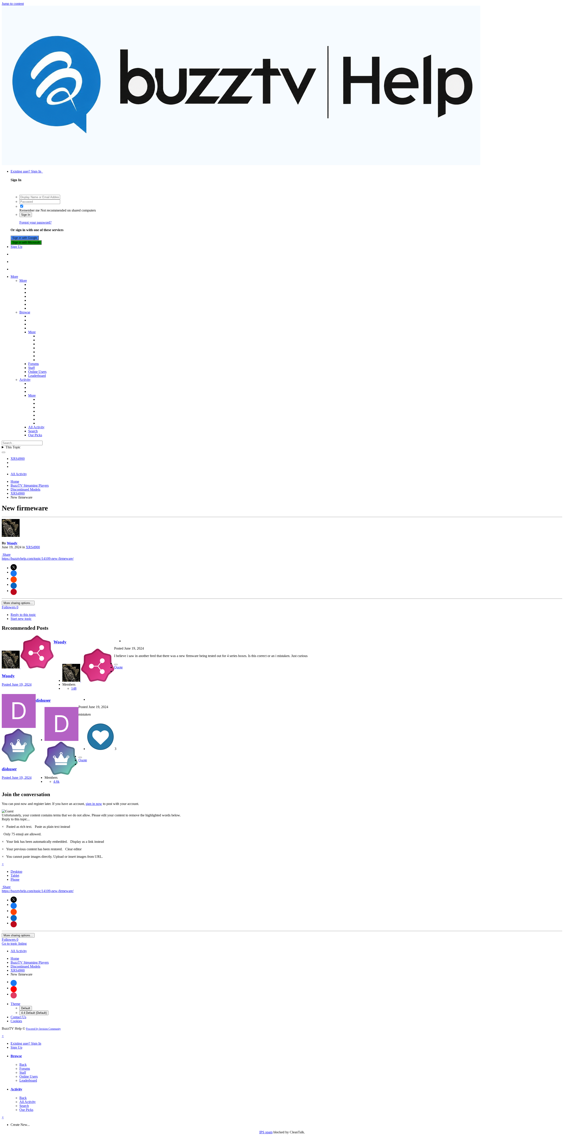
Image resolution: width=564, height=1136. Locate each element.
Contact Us (18, 1017)
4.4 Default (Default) (34, 1012)
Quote (118, 667)
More (14, 276)
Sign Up (16, 247)
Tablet (15, 875)
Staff (31, 368)
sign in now (94, 804)
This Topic (13, 447)
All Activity (36, 427)
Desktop (16, 871)
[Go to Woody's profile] (11, 536)
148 (73, 688)
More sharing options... (18, 603)
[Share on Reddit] (14, 579)
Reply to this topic (23, 615)
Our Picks (35, 435)
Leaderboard (37, 375)
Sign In (25, 214)
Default (25, 1008)
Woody (12, 543)
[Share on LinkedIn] (14, 586)
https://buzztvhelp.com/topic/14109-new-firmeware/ (38, 558)
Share (6, 554)
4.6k (56, 781)
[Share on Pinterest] (14, 592)
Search (33, 431)
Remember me (29, 210)
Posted (17, 684)
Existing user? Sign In (27, 171)
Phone (15, 879)
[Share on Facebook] (14, 573)
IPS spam (266, 1132)
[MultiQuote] (116, 664)
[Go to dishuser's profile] (19, 727)
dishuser (9, 769)
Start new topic (21, 618)
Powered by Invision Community (43, 1028)
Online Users (37, 372)
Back (23, 1064)
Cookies (16, 1021)
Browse (24, 312)
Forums (33, 364)
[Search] (3, 452)
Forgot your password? (35, 222)
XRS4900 (33, 547)
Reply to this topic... (16, 819)
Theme (15, 1004)
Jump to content (13, 4)
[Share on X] (14, 567)
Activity (25, 379)
